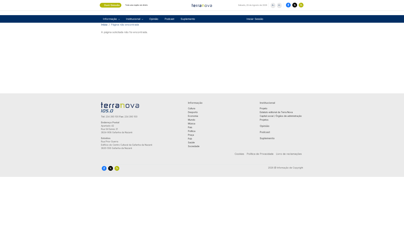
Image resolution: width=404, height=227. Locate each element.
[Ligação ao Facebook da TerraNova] (288, 5)
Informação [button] (110, 18)
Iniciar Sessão (255, 18)
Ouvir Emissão (112, 5)
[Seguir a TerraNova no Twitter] (294, 5)
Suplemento (188, 18)
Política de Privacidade (260, 153)
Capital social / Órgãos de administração (281, 116)
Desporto (193, 112)
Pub (190, 138)
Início (104, 24)
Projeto (263, 108)
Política (191, 131)
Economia (193, 116)
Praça (191, 135)
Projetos (264, 119)
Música (191, 123)
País (190, 127)
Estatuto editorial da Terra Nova (276, 112)
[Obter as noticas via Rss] (301, 5)
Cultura (191, 108)
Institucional (267, 102)
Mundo (191, 119)
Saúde (191, 142)
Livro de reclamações (289, 153)
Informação (195, 102)
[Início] (202, 5)
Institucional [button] (133, 18)
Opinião (153, 18)
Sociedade (193, 146)
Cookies (239, 153)
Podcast (169, 18)
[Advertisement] (194, 67)
